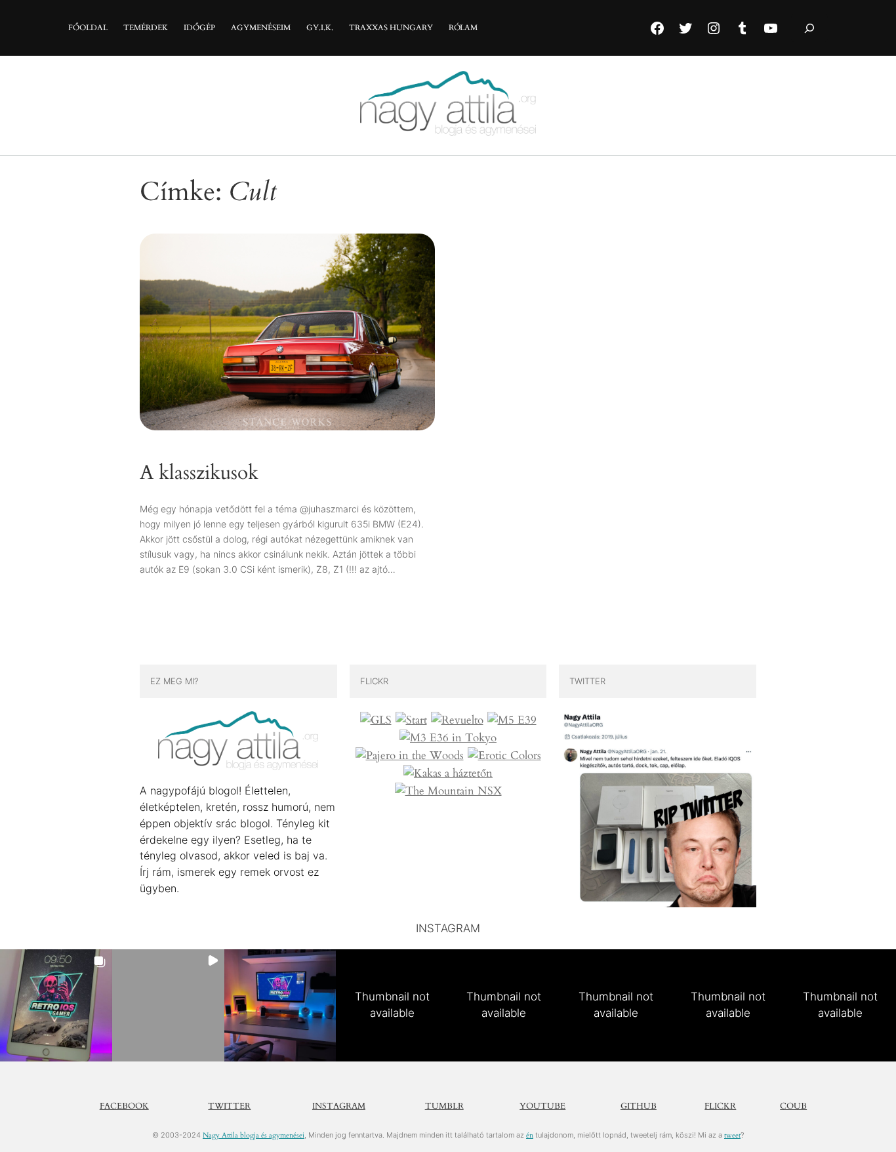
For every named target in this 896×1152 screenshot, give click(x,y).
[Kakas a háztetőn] (448, 773)
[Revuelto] (457, 720)
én (529, 1135)
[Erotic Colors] (504, 755)
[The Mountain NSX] (448, 791)
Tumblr (444, 1106)
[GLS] (376, 720)
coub (793, 1106)
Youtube (542, 1106)
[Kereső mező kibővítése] (809, 28)
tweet (732, 1135)
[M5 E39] (512, 720)
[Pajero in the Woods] (410, 755)
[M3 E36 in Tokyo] (448, 738)
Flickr (720, 1106)
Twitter (229, 1106)
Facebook (124, 1106)
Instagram (338, 1106)
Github (639, 1106)
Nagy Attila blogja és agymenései (253, 1135)
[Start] (411, 720)
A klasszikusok (199, 473)
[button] (56, 1005)
